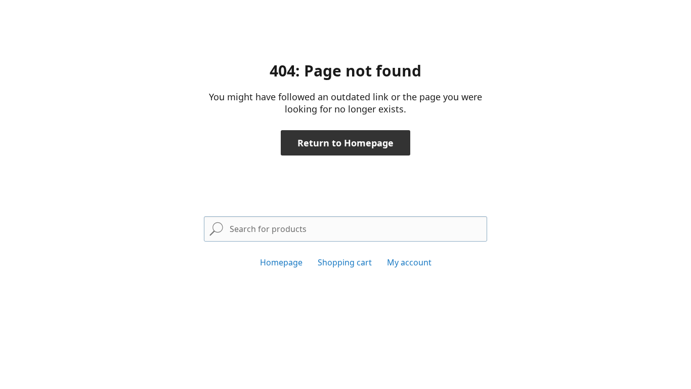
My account (409, 262)
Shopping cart (345, 262)
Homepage (281, 262)
